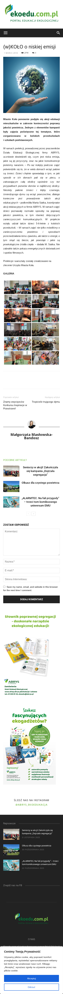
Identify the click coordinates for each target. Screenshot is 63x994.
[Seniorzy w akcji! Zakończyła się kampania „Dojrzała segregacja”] (11, 471)
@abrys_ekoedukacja (31, 804)
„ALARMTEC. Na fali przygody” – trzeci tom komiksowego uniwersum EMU (40, 502)
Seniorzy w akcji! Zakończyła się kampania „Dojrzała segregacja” (40, 471)
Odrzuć (31, 987)
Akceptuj (31, 978)
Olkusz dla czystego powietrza (40, 482)
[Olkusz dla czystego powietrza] (11, 486)
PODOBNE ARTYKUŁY (15, 460)
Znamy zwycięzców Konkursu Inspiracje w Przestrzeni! (15, 405)
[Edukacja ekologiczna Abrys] (31, 14)
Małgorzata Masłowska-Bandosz (31, 436)
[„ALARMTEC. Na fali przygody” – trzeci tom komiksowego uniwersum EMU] (11, 501)
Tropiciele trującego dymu (46, 401)
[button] (58, 33)
